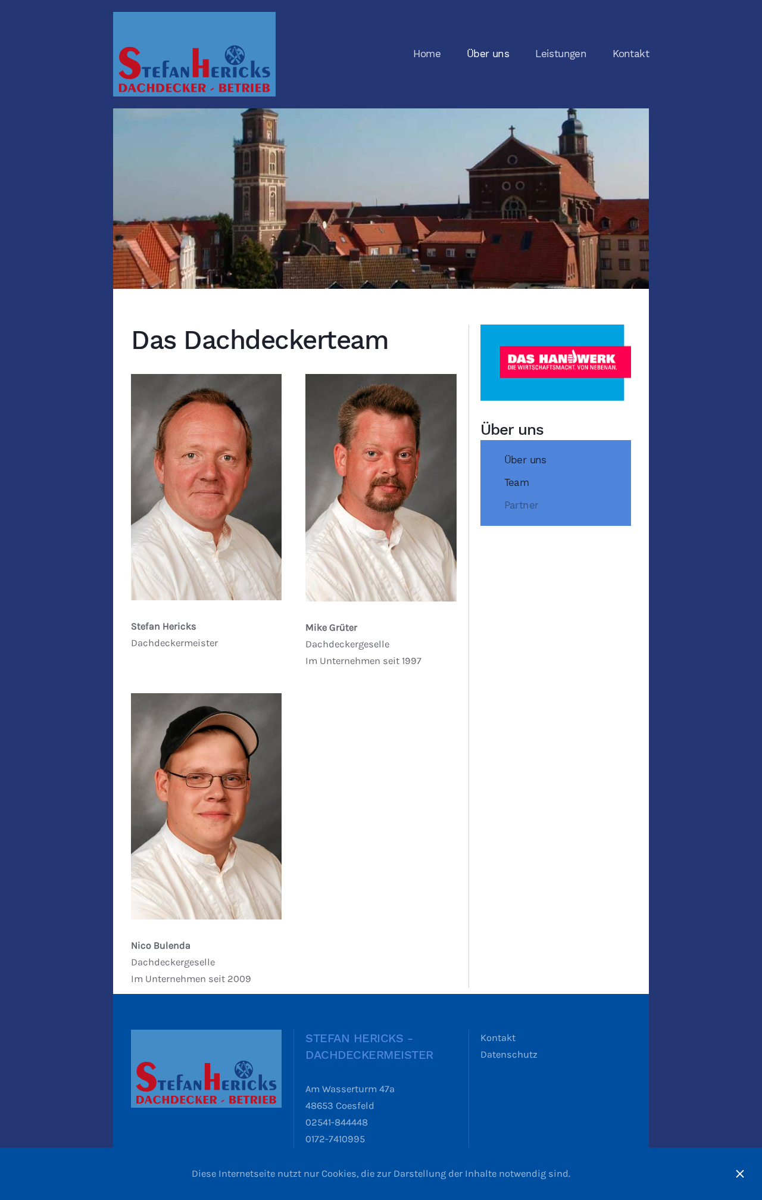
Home (427, 54)
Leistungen (560, 54)
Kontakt (631, 54)
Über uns (488, 54)
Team (516, 482)
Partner (521, 505)
